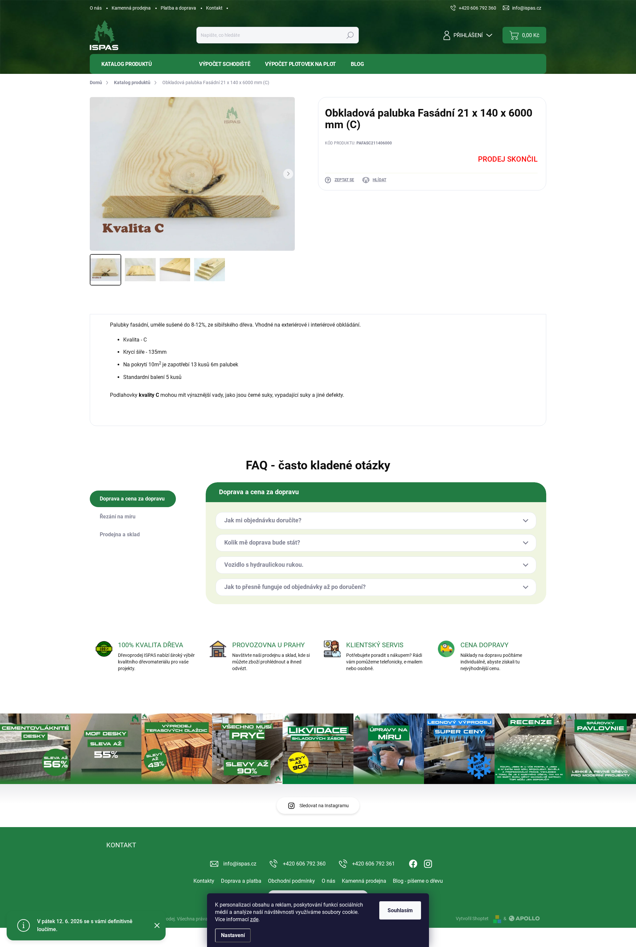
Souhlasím (400, 910)
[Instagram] (428, 863)
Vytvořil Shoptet (472, 918)
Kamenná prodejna (131, 8)
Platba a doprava (178, 8)
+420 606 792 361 (373, 864)
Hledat (350, 35)
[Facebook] (413, 863)
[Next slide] (288, 174)
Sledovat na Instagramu (324, 805)
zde (254, 919)
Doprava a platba (241, 881)
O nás (96, 8)
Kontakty (203, 881)
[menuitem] (139, 64)
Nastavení (233, 935)
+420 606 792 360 (304, 864)
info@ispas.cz (239, 864)
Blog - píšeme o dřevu (418, 881)
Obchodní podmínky (291, 881)
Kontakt (214, 8)
